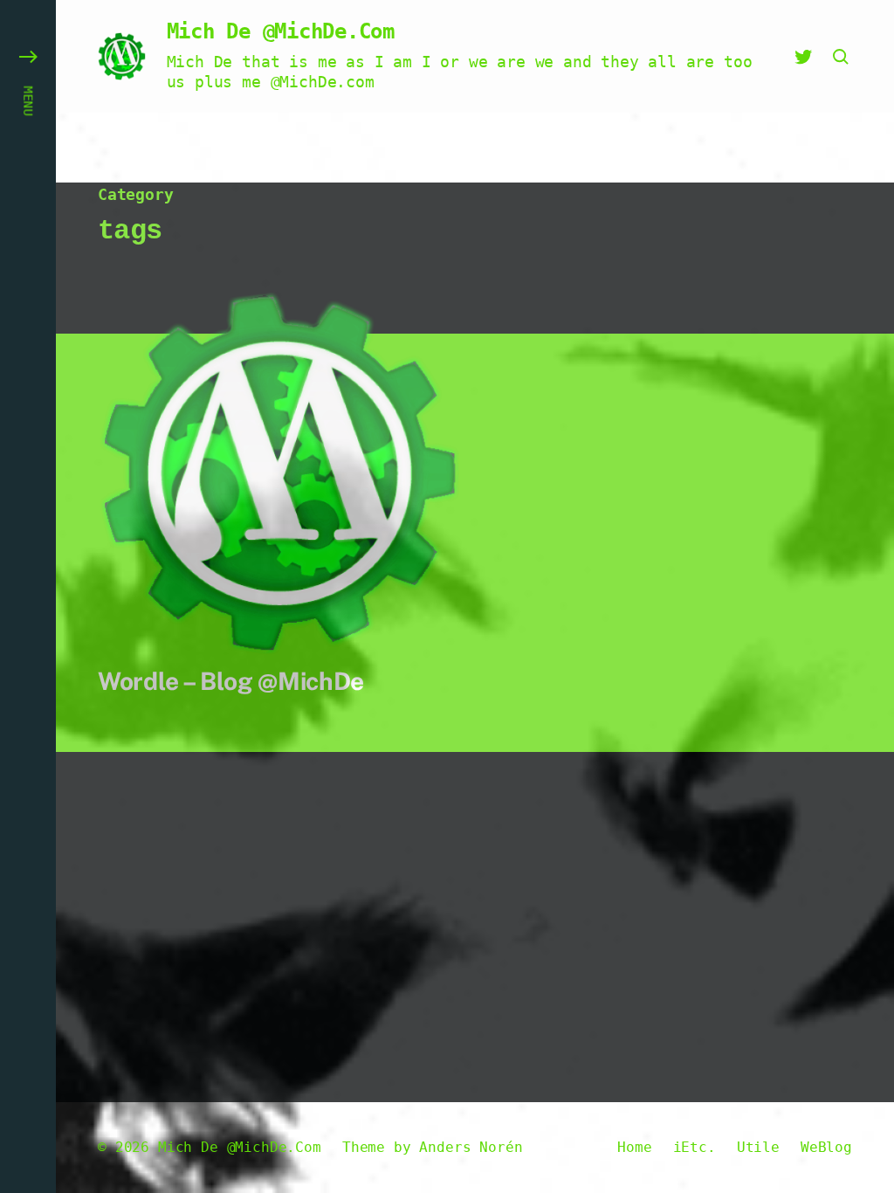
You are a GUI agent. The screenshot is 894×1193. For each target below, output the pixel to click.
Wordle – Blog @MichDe (231, 680)
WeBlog (826, 1147)
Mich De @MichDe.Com (281, 31)
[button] (28, 596)
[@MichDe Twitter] (803, 57)
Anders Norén (470, 1147)
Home (634, 1147)
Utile (758, 1147)
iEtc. (694, 1147)
